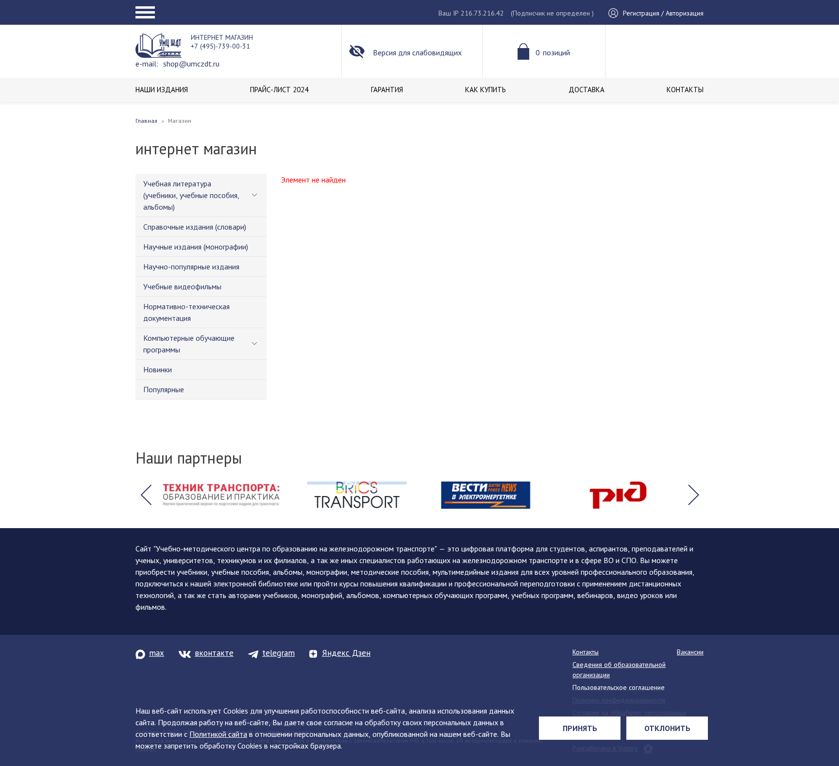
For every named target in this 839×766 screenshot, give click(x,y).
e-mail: (146, 63)
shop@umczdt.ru (191, 63)
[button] (145, 495)
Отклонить (667, 728)
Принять (580, 728)
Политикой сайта (218, 734)
